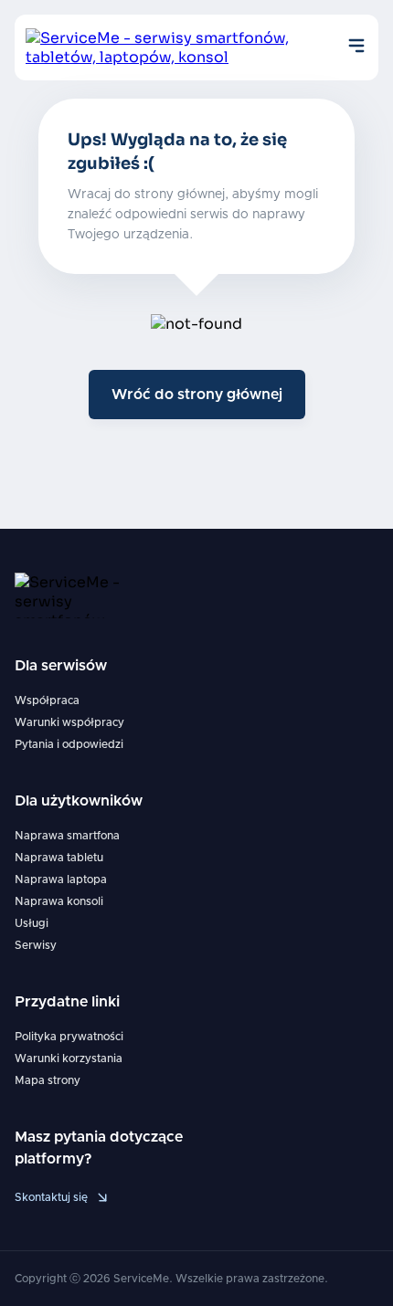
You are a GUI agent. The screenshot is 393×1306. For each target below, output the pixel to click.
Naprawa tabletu (59, 857)
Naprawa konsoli (59, 901)
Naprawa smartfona (67, 835)
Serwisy (36, 945)
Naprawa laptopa (61, 879)
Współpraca (47, 700)
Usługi (31, 923)
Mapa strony (47, 1080)
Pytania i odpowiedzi (69, 744)
